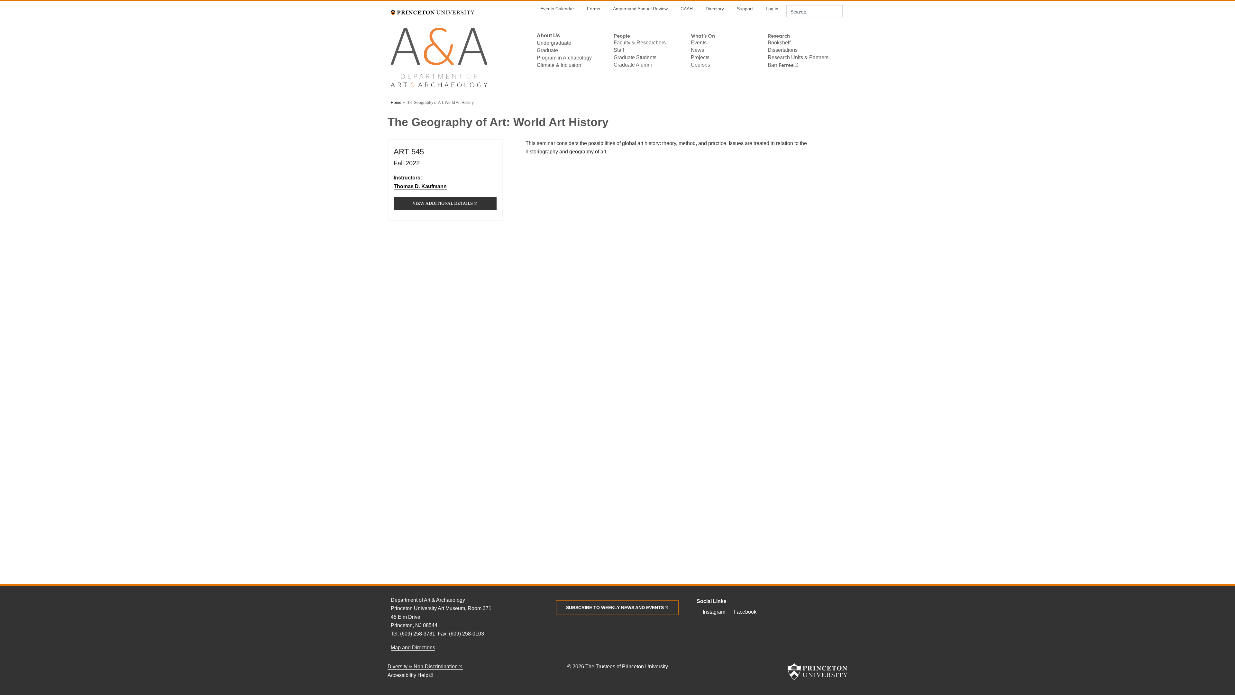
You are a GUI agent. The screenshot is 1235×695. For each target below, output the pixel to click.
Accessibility (408, 675)
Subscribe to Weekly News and (615, 607)
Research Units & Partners (798, 58)
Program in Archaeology (564, 58)
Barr (781, 65)
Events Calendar (557, 8)
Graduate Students (635, 58)
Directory (715, 8)
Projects (700, 58)
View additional (454, 203)
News (697, 50)
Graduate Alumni (633, 65)
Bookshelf (779, 43)
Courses (700, 65)
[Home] (439, 60)
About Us (548, 36)
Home (396, 102)
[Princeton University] (432, 11)
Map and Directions (413, 647)
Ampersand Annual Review (640, 8)
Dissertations (783, 50)
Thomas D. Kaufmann (420, 186)
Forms (593, 8)
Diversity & (423, 666)
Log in (772, 8)
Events (699, 43)
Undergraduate (554, 43)
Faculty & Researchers (640, 43)
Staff (619, 50)
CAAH (687, 8)
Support (745, 8)
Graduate (547, 51)
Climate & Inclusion (559, 65)
